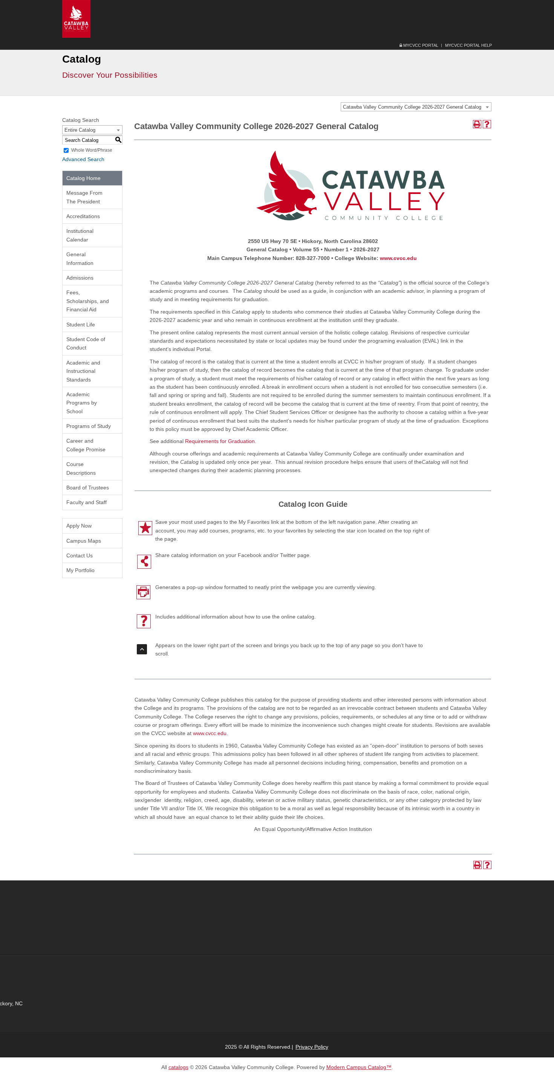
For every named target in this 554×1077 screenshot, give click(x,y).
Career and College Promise (86, 445)
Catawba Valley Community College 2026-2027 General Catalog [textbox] (412, 107)
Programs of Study (88, 426)
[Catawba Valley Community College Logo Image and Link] (76, 18)
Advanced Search (83, 159)
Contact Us (79, 555)
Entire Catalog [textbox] (79, 130)
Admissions (79, 278)
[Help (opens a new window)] (487, 124)
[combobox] (416, 106)
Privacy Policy (311, 1047)
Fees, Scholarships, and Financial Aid (87, 300)
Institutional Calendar (79, 235)
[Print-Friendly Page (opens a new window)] (477, 124)
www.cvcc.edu (398, 258)
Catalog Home (83, 178)
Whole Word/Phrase (91, 150)
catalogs (178, 1067)
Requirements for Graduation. (220, 441)
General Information (79, 258)
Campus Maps (83, 541)
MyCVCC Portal (420, 45)
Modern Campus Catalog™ (359, 1067)
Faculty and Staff (86, 502)
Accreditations (83, 216)
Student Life (80, 325)
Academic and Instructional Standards (83, 371)
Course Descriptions (81, 468)
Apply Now (79, 526)
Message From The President (84, 197)
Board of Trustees (87, 488)
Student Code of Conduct (85, 343)
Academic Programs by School (81, 402)
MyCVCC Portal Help (468, 45)
